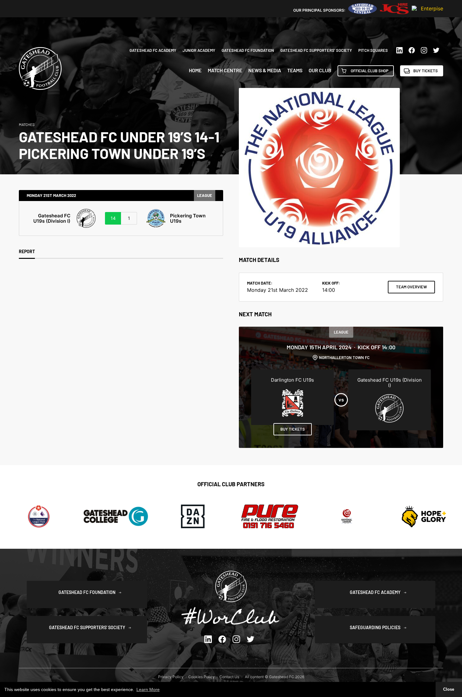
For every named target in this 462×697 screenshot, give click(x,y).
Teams (294, 70)
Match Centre (225, 70)
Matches (27, 124)
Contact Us (229, 676)
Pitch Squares (373, 50)
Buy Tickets (425, 70)
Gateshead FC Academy (152, 50)
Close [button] (448, 689)
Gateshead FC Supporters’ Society (316, 50)
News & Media (264, 70)
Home (195, 70)
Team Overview (411, 286)
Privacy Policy (171, 676)
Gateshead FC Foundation (248, 50)
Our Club (320, 70)
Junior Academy (199, 50)
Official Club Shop (369, 70)
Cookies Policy (201, 676)
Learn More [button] (148, 689)
